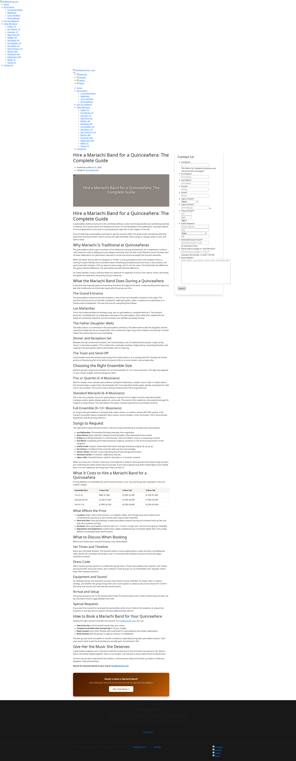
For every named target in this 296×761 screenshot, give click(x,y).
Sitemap (157, 747)
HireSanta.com (139, 747)
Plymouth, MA (13, 54)
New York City (13, 35)
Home (6, 4)
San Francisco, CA (15, 48)
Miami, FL (11, 60)
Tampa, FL (11, 62)
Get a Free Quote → (121, 689)
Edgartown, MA (14, 57)
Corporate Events (15, 10)
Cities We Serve (10, 24)
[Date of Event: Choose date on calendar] (210, 208)
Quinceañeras (13, 18)
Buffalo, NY (12, 37)
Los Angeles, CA (14, 43)
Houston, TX (12, 32)
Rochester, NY (13, 40)
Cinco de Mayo (13, 15)
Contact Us (8, 65)
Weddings (11, 12)
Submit (182, 288)
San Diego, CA (13, 46)
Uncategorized (92, 170)
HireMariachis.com (127, 621)
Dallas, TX (11, 26)
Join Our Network (11, 21)
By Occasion (9, 7)
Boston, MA (12, 51)
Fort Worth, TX (13, 29)
